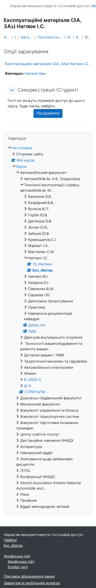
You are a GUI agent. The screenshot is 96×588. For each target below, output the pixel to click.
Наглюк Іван (35, 73)
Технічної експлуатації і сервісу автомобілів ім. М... (50, 37)
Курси (15, 37)
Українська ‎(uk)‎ (17, 556)
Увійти (10, 540)
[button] (12, 90)
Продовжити (48, 113)
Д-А (27, 386)
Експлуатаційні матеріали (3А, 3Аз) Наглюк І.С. (47, 63)
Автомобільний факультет (26, 37)
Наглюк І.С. (69, 37)
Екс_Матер (78, 37)
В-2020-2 (32, 379)
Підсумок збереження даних (29, 576)
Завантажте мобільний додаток (32, 583)
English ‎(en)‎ (18, 567)
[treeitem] (48, 328)
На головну (7, 37)
